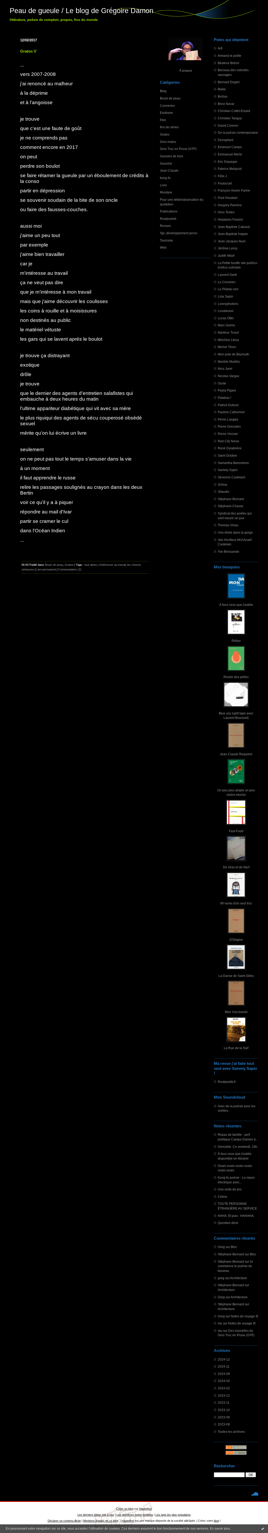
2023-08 (224, 1424)
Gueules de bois (171, 156)
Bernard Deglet (228, 82)
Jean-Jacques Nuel (231, 241)
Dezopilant (225, 140)
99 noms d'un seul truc (236, 903)
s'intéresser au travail (112, 564)
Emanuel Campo (230, 147)
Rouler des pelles (236, 677)
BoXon (222, 96)
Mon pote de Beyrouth (233, 354)
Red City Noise (228, 441)
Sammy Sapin (228, 470)
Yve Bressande (228, 551)
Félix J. (223, 176)
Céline (222, 1196)
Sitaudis (223, 491)
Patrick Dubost (228, 405)
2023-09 (224, 1417)
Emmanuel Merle (230, 154)
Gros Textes (226, 212)
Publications (168, 211)
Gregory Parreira (230, 205)
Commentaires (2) (69, 569)
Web (163, 247)
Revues (165, 225)
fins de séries (169, 127)
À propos (185, 70)
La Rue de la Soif (236, 1048)
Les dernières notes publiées (134, 1514)
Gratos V (28, 51)
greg (221, 1278)
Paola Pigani (227, 390)
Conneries (167, 105)
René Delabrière (230, 448)
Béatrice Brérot (228, 63)
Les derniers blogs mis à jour (95, 1514)
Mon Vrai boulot (236, 1012)
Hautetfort (145, 1508)
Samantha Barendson (233, 463)
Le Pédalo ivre (228, 289)
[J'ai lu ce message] (263, 1528)
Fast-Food (236, 831)
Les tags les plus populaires (173, 1514)
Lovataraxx (225, 310)
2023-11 (224, 1402)
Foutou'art (225, 183)
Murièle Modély (229, 361)
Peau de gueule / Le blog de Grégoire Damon (81, 11)
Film (163, 120)
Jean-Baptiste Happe (233, 234)
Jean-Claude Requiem (236, 754)
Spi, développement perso (178, 233)
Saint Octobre (227, 455)
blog (216, 1520)
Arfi (220, 48)
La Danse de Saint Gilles (236, 975)
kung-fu (165, 178)
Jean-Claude (169, 170)
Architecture (238, 1278)
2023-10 (224, 1410)
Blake (222, 89)
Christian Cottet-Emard (234, 111)
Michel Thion (227, 347)
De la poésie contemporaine (238, 132)
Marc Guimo (226, 325)
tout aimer (91, 564)
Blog (163, 91)
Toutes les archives (231, 1431)
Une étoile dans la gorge (235, 532)
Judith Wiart (226, 255)
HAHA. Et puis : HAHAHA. (236, 1215)
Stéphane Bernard (231, 499)
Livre (163, 185)
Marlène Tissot (228, 332)
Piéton (236, 640)
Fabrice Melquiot (230, 168)
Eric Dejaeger (227, 161)
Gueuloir (166, 163)
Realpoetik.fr (227, 1081)
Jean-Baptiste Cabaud (234, 226)
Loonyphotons (228, 303)
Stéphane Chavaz (230, 506)
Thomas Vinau (228, 525)
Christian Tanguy (230, 118)
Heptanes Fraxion (230, 219)
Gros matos (168, 141)
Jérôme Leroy (227, 248)
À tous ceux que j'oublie (236, 604)
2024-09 (224, 1373)
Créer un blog (124, 1508)
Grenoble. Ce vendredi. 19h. (238, 1146)
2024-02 (224, 1388)
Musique (166, 192)
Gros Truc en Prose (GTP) (178, 148)
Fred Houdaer (228, 197)
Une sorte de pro (230, 1189)
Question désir (228, 1222)
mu (220, 1323)
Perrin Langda (228, 419)
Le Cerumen (227, 282)
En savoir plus (220, 1528)
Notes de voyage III (244, 1316)
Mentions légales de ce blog (100, 1520)
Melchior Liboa (228, 340)
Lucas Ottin (226, 318)
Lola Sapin (225, 296)
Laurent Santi (227, 274)
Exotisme (166, 112)
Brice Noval (226, 103)
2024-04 (224, 1381)
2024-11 (224, 1366)
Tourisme (166, 240)
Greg (221, 1247)
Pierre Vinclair (228, 433)
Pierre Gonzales (229, 426)
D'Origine (236, 939)
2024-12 (224, 1359)
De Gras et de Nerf (236, 867)
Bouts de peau (170, 98)
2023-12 (224, 1395)
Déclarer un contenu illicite (64, 1520)
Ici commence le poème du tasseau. (235, 1266)
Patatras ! (224, 397)
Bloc (234, 1247)
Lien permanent (46, 569)
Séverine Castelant (231, 477)
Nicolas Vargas (228, 376)
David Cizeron (228, 125)
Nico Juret (225, 368)
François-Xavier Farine (234, 190)
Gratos (164, 134)
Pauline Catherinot (231, 412)
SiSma (222, 484)
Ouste (222, 383)
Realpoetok (168, 218)
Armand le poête (229, 55)
